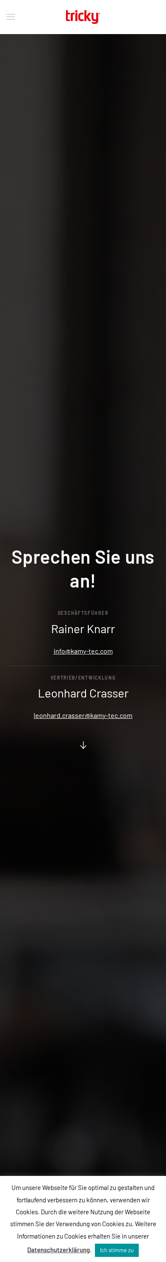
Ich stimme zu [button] (117, 1250)
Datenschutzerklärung (58, 1249)
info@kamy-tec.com (83, 651)
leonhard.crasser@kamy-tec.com (83, 715)
